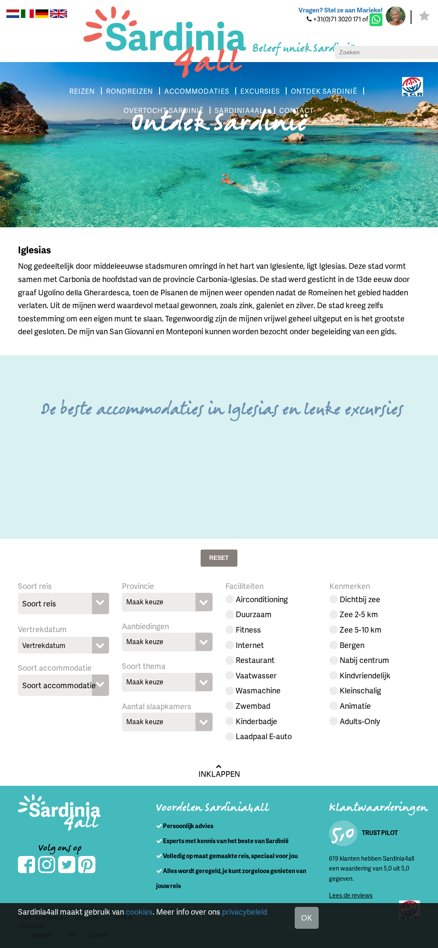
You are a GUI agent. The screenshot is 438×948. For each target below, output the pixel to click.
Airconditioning (262, 599)
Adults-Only (360, 721)
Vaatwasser (256, 675)
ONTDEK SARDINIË (324, 91)
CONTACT (296, 110)
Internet (250, 644)
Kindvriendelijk (365, 675)
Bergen (352, 644)
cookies (139, 911)
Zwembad (253, 705)
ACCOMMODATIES (196, 91)
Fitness (248, 629)
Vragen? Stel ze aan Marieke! (340, 10)
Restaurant (255, 659)
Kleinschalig (360, 690)
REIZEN (82, 91)
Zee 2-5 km (359, 614)
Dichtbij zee (360, 599)
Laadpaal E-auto (264, 736)
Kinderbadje (256, 721)
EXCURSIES (260, 91)
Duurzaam (254, 614)
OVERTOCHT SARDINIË (164, 110)
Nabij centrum (364, 659)
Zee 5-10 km (361, 629)
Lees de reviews (351, 895)
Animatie (355, 705)
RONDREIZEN (129, 91)
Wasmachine (258, 690)
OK (306, 917)
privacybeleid (244, 911)
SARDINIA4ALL (241, 110)
